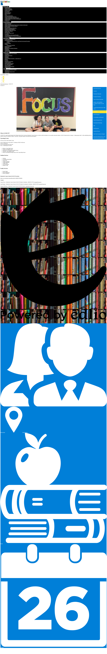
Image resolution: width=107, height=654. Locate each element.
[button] (6, 6)
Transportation (7, 50)
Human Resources (8, 46)
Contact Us (7, 20)
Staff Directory (7, 51)
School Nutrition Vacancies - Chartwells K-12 (13, 58)
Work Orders (7, 72)
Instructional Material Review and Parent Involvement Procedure (18, 41)
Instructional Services (8, 40)
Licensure (6, 60)
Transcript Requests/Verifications (10, 16)
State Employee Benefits (9, 63)
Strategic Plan (7, 32)
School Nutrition (8, 43)
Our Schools (7, 11)
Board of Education (8, 8)
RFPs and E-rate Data (11, 45)
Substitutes (7, 57)
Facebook (3, 77)
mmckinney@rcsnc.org (30, 186)
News (6, 14)
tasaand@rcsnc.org (38, 182)
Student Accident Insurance (10, 29)
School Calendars (8, 12)
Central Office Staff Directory (10, 39)
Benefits (6, 59)
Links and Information (9, 15)
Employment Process (8, 55)
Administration (7, 7)
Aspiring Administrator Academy (11, 69)
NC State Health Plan (8, 64)
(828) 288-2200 (22, 189)
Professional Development (9, 66)
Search (3, 82)
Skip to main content (4, 0)
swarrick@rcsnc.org (42, 184)
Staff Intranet (7, 70)
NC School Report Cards (9, 33)
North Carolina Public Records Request (12, 17)
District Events (7, 10)
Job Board (7, 56)
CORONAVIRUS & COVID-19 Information (13, 18)
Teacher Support (8, 62)
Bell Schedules (7, 13)
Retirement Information (9, 61)
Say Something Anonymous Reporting (12, 35)
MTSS (8, 42)
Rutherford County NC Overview (11, 53)
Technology (7, 49)
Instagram (3, 80)
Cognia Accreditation (8, 9)
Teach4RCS (7, 54)
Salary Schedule (8, 65)
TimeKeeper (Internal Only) (10, 71)
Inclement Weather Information (10, 30)
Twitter (3, 78)
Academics (7, 34)
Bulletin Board (7, 19)
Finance (6, 44)
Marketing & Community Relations (11, 48)
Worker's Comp (7, 67)
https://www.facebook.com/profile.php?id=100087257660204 (11, 178)
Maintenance (7, 47)
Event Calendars (8, 37)
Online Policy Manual (9, 31)
